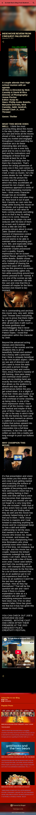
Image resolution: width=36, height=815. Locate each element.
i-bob (22, 808)
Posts (6, 699)
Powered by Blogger (19, 805)
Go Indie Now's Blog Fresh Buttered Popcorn (20, 2)
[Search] (34, 3)
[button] (3, 42)
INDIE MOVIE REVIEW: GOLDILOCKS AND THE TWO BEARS (18, 757)
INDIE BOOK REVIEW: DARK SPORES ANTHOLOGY (15, 787)
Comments (7, 701)
